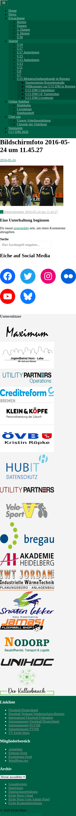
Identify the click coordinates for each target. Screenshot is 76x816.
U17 (20, 48)
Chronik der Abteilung (32, 124)
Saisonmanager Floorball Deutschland (33, 721)
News (12, 14)
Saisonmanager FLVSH (24, 725)
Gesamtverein (17, 784)
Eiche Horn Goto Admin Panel (29, 799)
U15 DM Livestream (39, 98)
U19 (20, 44)
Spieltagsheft (25, 113)
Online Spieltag (18, 101)
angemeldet (21, 228)
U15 (20, 56)
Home (12, 10)
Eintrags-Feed (17, 753)
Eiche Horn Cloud (20, 795)
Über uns (14, 116)
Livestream (24, 109)
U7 (19, 75)
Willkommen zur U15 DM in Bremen (50, 86)
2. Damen (23, 29)
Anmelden (15, 749)
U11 (20, 67)
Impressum (15, 788)
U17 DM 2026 (18, 132)
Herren (21, 22)
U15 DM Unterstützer (40, 90)
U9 (19, 71)
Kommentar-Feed (20, 757)
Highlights (24, 105)
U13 (20, 63)
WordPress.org (18, 760)
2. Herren (23, 33)
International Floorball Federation (30, 717)
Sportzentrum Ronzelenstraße (45, 82)
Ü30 (20, 37)
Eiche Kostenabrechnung (25, 803)
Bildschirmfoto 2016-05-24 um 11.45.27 (29, 212)
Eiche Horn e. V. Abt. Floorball (21, 814)
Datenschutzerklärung (23, 791)
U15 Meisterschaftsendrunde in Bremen (43, 79)
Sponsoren (15, 128)
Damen (22, 26)
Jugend (13, 41)
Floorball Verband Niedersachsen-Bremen (36, 714)
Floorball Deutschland (23, 710)
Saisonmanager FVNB (23, 729)
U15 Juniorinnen (28, 60)
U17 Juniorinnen (28, 52)
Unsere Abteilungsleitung (34, 120)
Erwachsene (16, 18)
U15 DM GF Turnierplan (42, 94)
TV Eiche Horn (18, 733)
